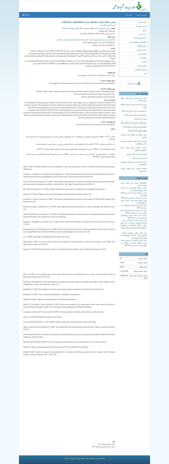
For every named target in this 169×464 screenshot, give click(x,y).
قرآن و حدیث (141, 65)
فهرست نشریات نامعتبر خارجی (136, 154)
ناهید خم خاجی (62, 39)
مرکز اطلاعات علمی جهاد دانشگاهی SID (134, 122)
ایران (113, 75)
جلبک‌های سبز (82, 75)
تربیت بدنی (142, 34)
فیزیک (144, 61)
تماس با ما (129, 14)
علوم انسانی (142, 53)
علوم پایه (143, 57)
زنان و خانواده (141, 45)
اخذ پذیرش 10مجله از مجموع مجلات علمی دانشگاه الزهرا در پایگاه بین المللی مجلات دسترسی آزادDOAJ (134, 243)
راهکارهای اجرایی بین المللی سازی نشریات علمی (134, 184)
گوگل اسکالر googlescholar (137, 130)
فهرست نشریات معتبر (139, 158)
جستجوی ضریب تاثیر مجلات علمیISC (134, 111)
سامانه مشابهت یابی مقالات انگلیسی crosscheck (134, 163)
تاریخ (144, 30)
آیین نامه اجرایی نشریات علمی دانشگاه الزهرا (134, 106)
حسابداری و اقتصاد (140, 38)
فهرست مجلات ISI (141, 118)
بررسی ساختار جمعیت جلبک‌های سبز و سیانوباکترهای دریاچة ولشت (88, 22)
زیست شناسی (141, 49)
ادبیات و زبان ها (141, 26)
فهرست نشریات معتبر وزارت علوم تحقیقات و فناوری (134, 149)
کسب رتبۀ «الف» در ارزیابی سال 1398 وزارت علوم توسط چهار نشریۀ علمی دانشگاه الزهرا (134, 200)
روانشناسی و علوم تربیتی (138, 42)
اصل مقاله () (69, 28)
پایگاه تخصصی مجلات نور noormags (135, 126)
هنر (145, 73)
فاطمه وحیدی (110, 39)
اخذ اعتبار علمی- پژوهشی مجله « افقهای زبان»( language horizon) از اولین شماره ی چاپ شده (134, 235)
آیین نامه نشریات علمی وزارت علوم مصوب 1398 (134, 99)
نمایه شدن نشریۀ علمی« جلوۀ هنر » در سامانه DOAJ (134, 206)
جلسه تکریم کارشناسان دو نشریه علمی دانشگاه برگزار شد (134, 189)
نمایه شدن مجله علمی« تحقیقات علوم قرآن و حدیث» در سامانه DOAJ (134, 211)
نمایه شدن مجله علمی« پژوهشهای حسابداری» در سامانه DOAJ (134, 216)
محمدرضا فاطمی (82, 39)
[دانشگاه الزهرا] (133, 83)
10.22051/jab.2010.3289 (89, 33)
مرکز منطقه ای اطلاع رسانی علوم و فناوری (134, 136)
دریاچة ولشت (102, 75)
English (27, 14)
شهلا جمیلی (72, 39)
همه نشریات (142, 22)
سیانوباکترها (92, 75)
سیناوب (67, 458)
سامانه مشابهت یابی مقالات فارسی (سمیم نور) (134, 170)
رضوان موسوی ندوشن (97, 39)
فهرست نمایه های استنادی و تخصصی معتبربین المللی (134, 142)
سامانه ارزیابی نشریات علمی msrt (136, 115)
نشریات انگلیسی (140, 69)
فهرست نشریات (141, 14)
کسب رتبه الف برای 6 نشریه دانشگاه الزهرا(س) (134, 194)
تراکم (109, 75)
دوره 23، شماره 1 (103, 28)
